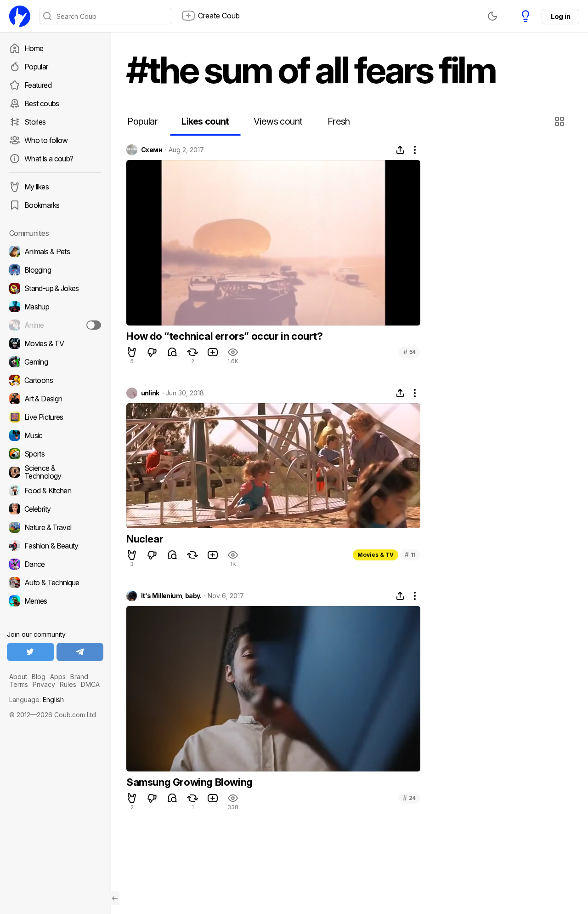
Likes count (205, 121)
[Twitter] (30, 652)
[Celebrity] (55, 509)
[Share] (400, 149)
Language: (36, 699)
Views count (278, 121)
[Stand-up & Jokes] (55, 288)
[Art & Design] (55, 398)
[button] (560, 121)
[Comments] (172, 352)
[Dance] (55, 564)
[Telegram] (80, 652)
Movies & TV (375, 554)
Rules (68, 684)
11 (410, 555)
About (18, 676)
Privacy (44, 684)
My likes (36, 186)
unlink (150, 393)
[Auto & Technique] (55, 582)
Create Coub (219, 15)
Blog (38, 676)
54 (409, 352)
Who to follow (46, 140)
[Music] (55, 435)
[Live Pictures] (55, 417)
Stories (35, 121)
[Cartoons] (55, 380)
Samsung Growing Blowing (189, 782)
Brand (79, 676)
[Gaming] (55, 362)
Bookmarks (41, 205)
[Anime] (55, 325)
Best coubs (41, 103)
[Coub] (19, 16)
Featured (37, 85)
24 (409, 798)
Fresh (339, 121)
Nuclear (144, 539)
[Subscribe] (93, 325)
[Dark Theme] (492, 16)
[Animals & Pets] (55, 251)
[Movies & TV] (55, 343)
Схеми (151, 150)
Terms (18, 684)
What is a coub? (48, 158)
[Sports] (55, 454)
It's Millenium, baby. (171, 596)
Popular (36, 66)
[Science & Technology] (55, 472)
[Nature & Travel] (55, 527)
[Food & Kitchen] (55, 490)
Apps (58, 676)
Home (33, 48)
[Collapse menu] (115, 898)
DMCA (90, 684)
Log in (560, 16)
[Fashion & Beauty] (55, 546)
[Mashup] (55, 306)
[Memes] (55, 601)
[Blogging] (55, 270)
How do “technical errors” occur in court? (224, 336)
